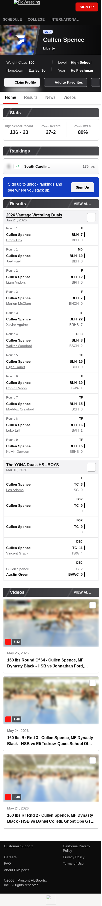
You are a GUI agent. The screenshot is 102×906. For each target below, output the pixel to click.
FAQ (7, 863)
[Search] (69, 7)
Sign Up (82, 187)
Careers (10, 857)
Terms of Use (73, 863)
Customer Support (18, 846)
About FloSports (16, 870)
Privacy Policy (73, 857)
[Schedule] (61, 7)
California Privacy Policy (76, 848)
